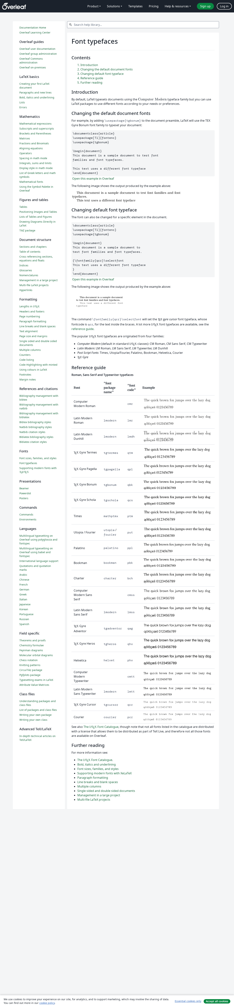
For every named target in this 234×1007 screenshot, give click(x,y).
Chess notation (28, 660)
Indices (23, 265)
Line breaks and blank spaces (97, 782)
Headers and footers (31, 311)
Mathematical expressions (35, 123)
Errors (23, 107)
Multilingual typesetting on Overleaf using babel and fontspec (36, 552)
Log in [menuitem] (224, 6)
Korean (23, 609)
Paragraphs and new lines (35, 92)
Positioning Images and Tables (38, 211)
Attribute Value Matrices (34, 685)
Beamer (24, 488)
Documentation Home (32, 27)
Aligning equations (31, 148)
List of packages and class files (38, 710)
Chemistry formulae (31, 645)
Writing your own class (33, 719)
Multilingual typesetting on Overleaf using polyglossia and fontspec (38, 539)
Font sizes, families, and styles (98, 769)
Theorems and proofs (32, 640)
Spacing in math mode (33, 158)
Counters (25, 355)
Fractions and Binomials (34, 143)
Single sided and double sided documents (106, 791)
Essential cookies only (188, 1001)
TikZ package (27, 230)
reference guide (82, 329)
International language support (38, 561)
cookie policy (47, 1003)
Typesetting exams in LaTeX (36, 680)
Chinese (24, 579)
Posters (23, 498)
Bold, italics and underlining (96, 764)
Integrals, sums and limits (35, 163)
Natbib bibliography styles (35, 427)
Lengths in (29, 306)
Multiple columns (89, 786)
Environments (27, 519)
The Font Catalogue (101, 727)
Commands (26, 514)
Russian (24, 619)
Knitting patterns (29, 665)
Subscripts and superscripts (36, 128)
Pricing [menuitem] (153, 6)
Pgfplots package (29, 675)
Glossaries (25, 270)
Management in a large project (98, 795)
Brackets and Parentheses (35, 133)
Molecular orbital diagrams (36, 655)
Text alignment (28, 331)
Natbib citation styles (32, 432)
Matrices (24, 138)
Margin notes (27, 379)
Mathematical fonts (31, 181)
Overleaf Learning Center (34, 32)
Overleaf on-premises (32, 67)
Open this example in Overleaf (92, 179)
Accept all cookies (217, 1001)
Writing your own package (35, 715)
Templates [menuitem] (135, 6)
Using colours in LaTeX (33, 369)
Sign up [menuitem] (205, 6)
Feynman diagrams (31, 650)
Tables (23, 207)
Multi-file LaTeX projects (93, 800)
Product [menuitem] (93, 6)
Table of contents (29, 251)
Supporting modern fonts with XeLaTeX (104, 773)
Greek (23, 594)
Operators (25, 153)
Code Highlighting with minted (38, 364)
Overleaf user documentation (37, 48)
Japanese (25, 604)
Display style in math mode (36, 168)
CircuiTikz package (30, 670)
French (23, 584)
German (24, 589)
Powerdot (25, 493)
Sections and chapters (33, 246)
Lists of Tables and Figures (35, 216)
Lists (22, 102)
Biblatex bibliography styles (36, 437)
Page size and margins (33, 336)
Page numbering (29, 316)
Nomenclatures (28, 275)
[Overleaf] (14, 6)
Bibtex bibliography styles (35, 422)
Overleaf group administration (38, 53)
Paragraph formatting (92, 778)
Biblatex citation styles (33, 442)
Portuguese (26, 614)
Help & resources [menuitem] (177, 6)
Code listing (26, 359)
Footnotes (25, 374)
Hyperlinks (25, 290)
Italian (23, 599)
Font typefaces (28, 463)
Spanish (24, 624)
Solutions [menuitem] (113, 6)
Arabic (23, 574)
